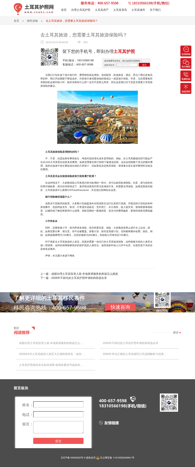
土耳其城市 (138, 10)
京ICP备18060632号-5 (73, 457)
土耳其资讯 (120, 10)
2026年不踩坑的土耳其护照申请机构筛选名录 (79, 278)
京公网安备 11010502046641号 (117, 457)
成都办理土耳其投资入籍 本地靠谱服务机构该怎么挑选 (84, 273)
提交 (144, 64)
